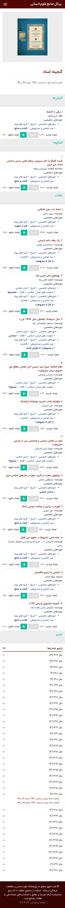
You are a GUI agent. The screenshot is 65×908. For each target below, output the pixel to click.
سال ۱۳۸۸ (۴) (55, 752)
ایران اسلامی (21, 288)
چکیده (33, 135)
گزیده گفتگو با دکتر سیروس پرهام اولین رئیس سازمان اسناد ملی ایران (34, 163)
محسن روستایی (45, 375)
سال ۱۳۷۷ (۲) (55, 828)
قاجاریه (23, 257)
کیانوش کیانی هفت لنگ (41, 607)
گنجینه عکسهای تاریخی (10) (44, 604)
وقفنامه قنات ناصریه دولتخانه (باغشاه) (40, 402)
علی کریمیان (47, 405)
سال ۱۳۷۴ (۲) (55, 846)
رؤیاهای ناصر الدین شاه (48, 276)
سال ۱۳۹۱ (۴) (56, 733)
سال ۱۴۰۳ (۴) (56, 661)
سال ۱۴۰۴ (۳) (56, 655)
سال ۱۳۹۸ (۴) (55, 691)
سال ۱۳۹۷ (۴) (55, 697)
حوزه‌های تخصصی (47, 124)
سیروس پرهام (40, 168)
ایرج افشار (52, 116)
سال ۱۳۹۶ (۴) (56, 703)
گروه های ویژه (20, 124)
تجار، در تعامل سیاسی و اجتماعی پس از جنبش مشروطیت (38, 443)
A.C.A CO (24, 902)
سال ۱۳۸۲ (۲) (56, 788)
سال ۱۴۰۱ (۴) (56, 673)
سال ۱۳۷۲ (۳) (55, 858)
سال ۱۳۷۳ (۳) (55, 852)
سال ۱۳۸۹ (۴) (55, 745)
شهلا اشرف (50, 577)
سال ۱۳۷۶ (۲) (56, 834)
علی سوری (48, 510)
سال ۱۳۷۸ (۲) (55, 822)
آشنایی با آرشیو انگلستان (47, 572)
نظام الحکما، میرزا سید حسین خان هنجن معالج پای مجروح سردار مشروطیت (35, 369)
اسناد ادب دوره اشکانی (49, 209)
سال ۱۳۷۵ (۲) (55, 840)
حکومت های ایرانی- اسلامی (40, 292)
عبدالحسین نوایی (45, 245)
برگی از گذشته (53, 112)
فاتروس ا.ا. (48, 541)
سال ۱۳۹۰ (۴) (56, 739)
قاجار (22, 292)
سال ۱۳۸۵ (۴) (55, 770)
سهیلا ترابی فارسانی (44, 448)
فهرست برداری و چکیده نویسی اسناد (41, 506)
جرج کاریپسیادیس (31, 541)
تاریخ (32, 124)
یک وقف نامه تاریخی (49, 240)
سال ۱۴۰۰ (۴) (56, 679)
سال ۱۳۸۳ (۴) (55, 782)
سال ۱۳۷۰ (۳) (55, 870)
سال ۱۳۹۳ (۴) (55, 721)
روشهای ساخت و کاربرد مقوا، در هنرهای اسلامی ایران (33, 475)
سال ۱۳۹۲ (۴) (56, 727)
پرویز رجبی (48, 213)
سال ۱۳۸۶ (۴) (55, 764)
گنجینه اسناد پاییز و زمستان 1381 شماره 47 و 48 (38, 798)
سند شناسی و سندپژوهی (41, 128)
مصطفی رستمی (45, 479)
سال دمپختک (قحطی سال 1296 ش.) (39, 319)
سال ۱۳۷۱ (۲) (56, 864)
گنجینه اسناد (52, 72)
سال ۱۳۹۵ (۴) (55, 709)
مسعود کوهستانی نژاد (42, 323)
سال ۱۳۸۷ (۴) (55, 758)
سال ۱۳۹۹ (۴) (56, 685)
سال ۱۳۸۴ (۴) (55, 776)
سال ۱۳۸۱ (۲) (56, 794)
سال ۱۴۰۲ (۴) (56, 667)
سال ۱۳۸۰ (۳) (55, 810)
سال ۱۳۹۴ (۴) (55, 715)
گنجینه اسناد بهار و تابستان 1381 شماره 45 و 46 (38, 802)
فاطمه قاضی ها (46, 280)
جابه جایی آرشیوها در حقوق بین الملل (39, 538)
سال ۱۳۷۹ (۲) (56, 816)
